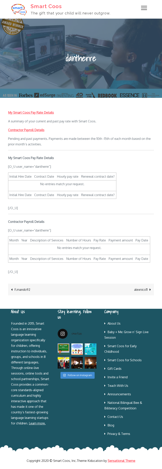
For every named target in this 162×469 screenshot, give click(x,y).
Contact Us (115, 417)
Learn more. (37, 423)
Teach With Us (117, 386)
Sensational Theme (121, 461)
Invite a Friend (117, 377)
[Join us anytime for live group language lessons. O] (63, 349)
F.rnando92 (22, 290)
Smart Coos (46, 6)
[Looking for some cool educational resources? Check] (90, 349)
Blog (110, 425)
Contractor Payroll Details (26, 130)
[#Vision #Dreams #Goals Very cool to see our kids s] (77, 363)
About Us (114, 323)
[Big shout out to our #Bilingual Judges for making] (63, 363)
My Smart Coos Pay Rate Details (31, 112)
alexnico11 (141, 290)
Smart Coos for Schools (124, 360)
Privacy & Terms (118, 434)
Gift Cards (114, 369)
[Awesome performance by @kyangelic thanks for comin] (90, 363)
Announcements (119, 394)
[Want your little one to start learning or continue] (77, 349)
